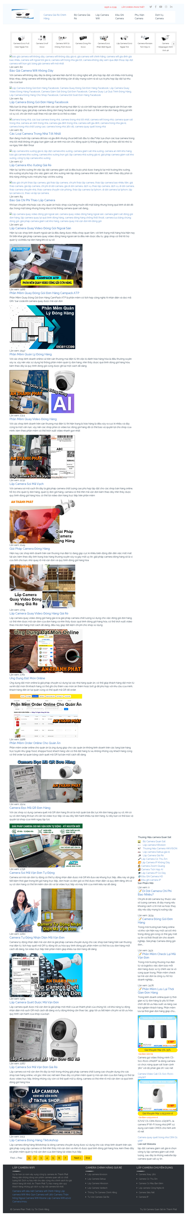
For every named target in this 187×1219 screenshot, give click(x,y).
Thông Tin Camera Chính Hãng (102, 1192)
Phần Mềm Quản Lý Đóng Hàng (30, 354)
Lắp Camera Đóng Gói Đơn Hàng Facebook (38, 102)
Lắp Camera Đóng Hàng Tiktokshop (33, 1140)
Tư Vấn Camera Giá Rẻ (98, 1197)
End (88, 1158)
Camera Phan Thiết (21, 1209)
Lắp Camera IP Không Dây (154, 862)
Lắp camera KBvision (154, 845)
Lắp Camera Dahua (97, 1179)
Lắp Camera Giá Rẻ (153, 855)
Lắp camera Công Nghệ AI (151, 1188)
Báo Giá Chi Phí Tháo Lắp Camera (32, 200)
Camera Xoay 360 (147, 1174)
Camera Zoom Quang (151, 866)
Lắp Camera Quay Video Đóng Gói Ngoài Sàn (40, 228)
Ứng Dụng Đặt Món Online (27, 678)
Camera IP (143, 1197)
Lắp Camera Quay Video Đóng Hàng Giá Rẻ (38, 613)
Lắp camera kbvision (97, 1174)
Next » (77, 1158)
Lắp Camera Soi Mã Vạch (26, 484)
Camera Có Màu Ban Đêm (151, 1183)
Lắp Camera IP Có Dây (152, 873)
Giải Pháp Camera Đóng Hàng (29, 548)
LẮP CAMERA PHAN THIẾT (133, 7)
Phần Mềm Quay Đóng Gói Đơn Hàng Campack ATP (44, 293)
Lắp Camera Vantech (97, 1188)
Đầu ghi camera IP (149, 880)
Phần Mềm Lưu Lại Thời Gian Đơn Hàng (156, 990)
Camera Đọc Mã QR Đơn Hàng (29, 808)
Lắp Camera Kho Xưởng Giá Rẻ (30, 165)
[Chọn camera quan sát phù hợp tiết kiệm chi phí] (174, 44)
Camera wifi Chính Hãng (47, 1191)
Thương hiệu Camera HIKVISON (159, 848)
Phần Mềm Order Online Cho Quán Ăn (34, 743)
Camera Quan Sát (155, 1209)
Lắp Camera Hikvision (98, 1183)
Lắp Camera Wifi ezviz (59, 1198)
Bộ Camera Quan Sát (154, 841)
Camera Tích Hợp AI (150, 869)
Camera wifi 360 (44, 1194)
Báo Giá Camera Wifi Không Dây (31, 70)
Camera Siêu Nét (146, 1192)
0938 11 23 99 (110, 7)
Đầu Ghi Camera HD (150, 876)
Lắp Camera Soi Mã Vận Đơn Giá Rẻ (33, 1067)
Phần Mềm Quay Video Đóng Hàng (33, 419)
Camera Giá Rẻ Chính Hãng (55, 17)
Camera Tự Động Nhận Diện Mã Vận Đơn (36, 937)
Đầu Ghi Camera (119, 17)
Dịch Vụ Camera (159, 17)
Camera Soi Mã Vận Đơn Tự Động (32, 872)
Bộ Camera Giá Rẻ (82, 17)
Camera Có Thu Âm (148, 1179)
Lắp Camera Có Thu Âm (152, 859)
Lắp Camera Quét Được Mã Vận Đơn (34, 1002)
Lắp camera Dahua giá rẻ (156, 852)
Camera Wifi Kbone (36, 1198)
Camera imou (19, 1201)
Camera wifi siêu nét (23, 1191)
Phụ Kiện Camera (139, 17)
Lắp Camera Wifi (102, 17)
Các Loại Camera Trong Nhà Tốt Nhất (35, 133)
